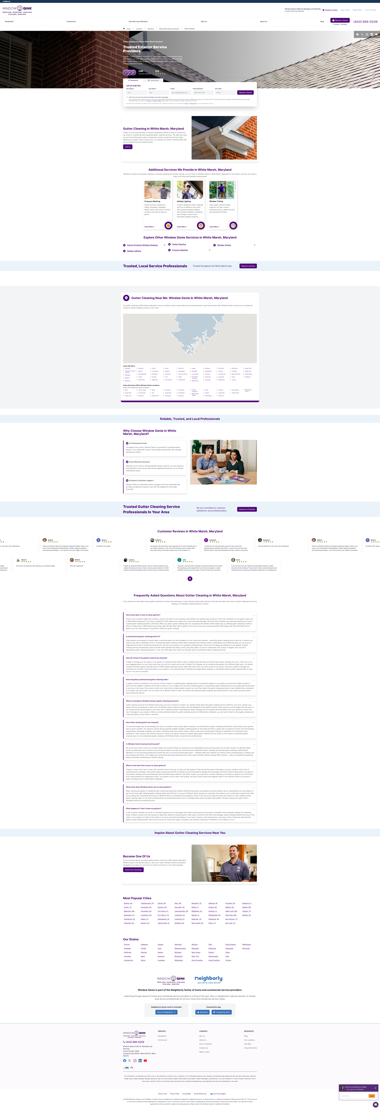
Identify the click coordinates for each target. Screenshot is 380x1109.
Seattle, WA (246, 907)
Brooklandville (142, 374)
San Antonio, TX (231, 919)
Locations (139, 28)
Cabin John (128, 395)
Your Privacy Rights (219, 1094)
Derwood (140, 395)
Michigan (178, 952)
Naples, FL (195, 915)
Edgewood (155, 380)
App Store (203, 1012)
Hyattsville (181, 390)
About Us (263, 21)
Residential (9, 21)
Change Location (331, 10)
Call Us (127, 147)
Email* (173, 89)
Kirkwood (181, 395)
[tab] (133, 80)
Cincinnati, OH (146, 907)
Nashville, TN (196, 919)
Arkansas (127, 948)
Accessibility (186, 1094)
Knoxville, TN (179, 907)
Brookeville (128, 393)
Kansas (160, 952)
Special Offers (357, 10)
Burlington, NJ (129, 915)
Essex (166, 368)
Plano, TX (212, 923)
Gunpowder (181, 371)
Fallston (167, 371)
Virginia (228, 960)
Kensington (181, 393)
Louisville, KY (180, 919)
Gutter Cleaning (179, 244)
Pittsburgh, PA (214, 919)
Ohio (210, 944)
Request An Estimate (247, 509)
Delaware (144, 944)
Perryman (207, 380)
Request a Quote (341, 20)
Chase (140, 377)
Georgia (144, 952)
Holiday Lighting (184, 201)
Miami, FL (195, 907)
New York (195, 956)
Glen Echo (168, 390)
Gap (153, 393)
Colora (153, 368)
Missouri (195, 944)
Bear (126, 390)
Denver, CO (145, 923)
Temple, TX (246, 911)
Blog (322, 21)
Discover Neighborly (166, 1012)
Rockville (221, 395)
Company (203, 1031)
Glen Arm (180, 368)
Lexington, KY (180, 915)
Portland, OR (230, 903)
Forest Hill (168, 374)
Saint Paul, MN (230, 915)
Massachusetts (180, 948)
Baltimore (127, 381)
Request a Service (248, 266)
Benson (140, 371)
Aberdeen (127, 368)
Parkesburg (208, 395)
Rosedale (234, 371)
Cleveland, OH (146, 911)
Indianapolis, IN (163, 919)
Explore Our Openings (133, 870)
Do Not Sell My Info (200, 1094)
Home (128, 28)
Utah (227, 956)
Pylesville (221, 377)
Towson (234, 380)
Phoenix (220, 371)
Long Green (195, 374)
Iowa (159, 948)
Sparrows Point (236, 374)
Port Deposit (221, 374)
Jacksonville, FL (164, 923)
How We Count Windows (138, 21)
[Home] (124, 28)
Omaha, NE (213, 907)
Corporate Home (250, 1048)
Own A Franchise (205, 1044)
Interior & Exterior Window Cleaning (142, 245)
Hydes (180, 377)
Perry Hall (208, 377)
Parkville (207, 374)
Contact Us (203, 1048)
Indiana (160, 944)
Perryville (221, 368)
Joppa (193, 368)
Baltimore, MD (129, 911)
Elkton (153, 390)
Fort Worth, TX (163, 915)
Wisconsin (246, 948)
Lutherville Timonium (195, 377)
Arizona (127, 944)
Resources (249, 1031)
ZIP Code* (218, 89)
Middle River (195, 381)
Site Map (247, 1044)
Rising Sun (235, 368)
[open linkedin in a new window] (371, 35)
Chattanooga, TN (147, 903)
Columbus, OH (146, 915)
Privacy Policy (157, 100)
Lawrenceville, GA (181, 911)
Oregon (211, 952)
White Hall (248, 371)
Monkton (207, 368)
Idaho (143, 956)
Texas (227, 952)
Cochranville (141, 393)
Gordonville (168, 393)
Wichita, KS (246, 915)
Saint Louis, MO (231, 911)
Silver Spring (235, 390)
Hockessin (168, 395)
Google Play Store (222, 1012)
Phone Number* (198, 89)
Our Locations (249, 1040)
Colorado (127, 956)
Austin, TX (127, 907)
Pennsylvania (213, 956)
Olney (206, 390)
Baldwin (127, 378)
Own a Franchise (370, 10)
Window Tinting (216, 201)
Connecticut (128, 960)
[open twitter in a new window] (362, 35)
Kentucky (161, 956)
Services (162, 1031)
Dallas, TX (144, 919)
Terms (149, 100)
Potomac (220, 390)
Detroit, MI (162, 903)
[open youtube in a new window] (376, 35)
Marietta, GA (179, 923)
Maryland (151, 28)
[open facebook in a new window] (357, 35)
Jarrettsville (181, 380)
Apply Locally (345, 10)
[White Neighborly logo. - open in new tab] (6, 1)
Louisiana (161, 960)
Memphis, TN (196, 903)
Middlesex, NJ (197, 911)
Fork (166, 377)
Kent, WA (178, 903)
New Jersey (196, 952)
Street (233, 377)
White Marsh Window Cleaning (169, 28)
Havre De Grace (182, 374)
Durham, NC (162, 907)
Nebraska (195, 948)
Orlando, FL (213, 911)
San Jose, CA (230, 923)
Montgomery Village (195, 394)
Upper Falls (248, 368)
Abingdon (127, 375)
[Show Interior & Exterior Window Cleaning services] (164, 245)
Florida (143, 948)
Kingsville (194, 371)
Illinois (143, 960)
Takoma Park (235, 393)
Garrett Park (155, 395)
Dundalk (154, 377)
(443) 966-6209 (365, 21)
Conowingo (155, 371)
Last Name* (152, 89)
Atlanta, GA (128, 903)
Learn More (149, 227)
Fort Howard (168, 380)
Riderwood (221, 380)
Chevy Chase (142, 390)
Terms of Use (162, 1094)
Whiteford (247, 377)
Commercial (71, 21)
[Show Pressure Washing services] (209, 250)
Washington (246, 944)
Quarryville (221, 393)
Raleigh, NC (229, 907)
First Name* (130, 89)
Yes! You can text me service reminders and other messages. (148, 97)
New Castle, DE (197, 923)
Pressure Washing (152, 201)
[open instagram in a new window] (367, 35)
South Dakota (230, 944)
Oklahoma (212, 948)
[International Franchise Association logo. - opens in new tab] (126, 1068)
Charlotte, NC (129, 923)
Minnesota (178, 956)
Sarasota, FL (247, 903)
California (127, 952)
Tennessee (229, 948)
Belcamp (140, 368)
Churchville (141, 380)
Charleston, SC (129, 919)
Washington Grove (248, 390)
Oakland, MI (213, 903)
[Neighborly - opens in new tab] (131, 1067)
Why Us (204, 21)
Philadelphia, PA (214, 915)
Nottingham (208, 371)
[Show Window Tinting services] (255, 245)
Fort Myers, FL (163, 911)
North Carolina (197, 960)
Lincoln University (194, 390)
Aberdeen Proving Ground (130, 371)
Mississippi (179, 960)
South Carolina (214, 960)
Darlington (155, 374)
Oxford (207, 393)
